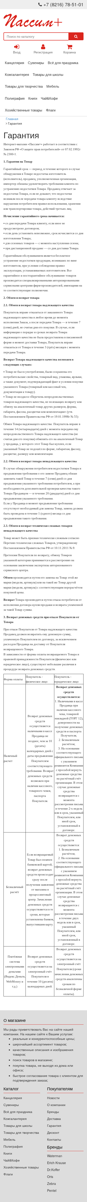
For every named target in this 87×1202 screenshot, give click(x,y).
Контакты (54, 1139)
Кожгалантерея (17, 74)
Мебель (52, 86)
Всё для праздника (63, 62)
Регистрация (43, 52)
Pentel (51, 1190)
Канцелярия (14, 62)
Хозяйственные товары (23, 110)
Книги (32, 98)
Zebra (51, 1183)
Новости (53, 1097)
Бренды (53, 1111)
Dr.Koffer (53, 1169)
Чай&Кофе (49, 98)
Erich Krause (56, 1162)
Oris (50, 1176)
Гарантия (54, 1125)
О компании (56, 1104)
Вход (16, 52)
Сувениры (36, 62)
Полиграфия (15, 98)
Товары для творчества (24, 86)
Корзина (69, 52)
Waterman (54, 1155)
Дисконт (53, 1132)
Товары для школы (48, 74)
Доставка (54, 1118)
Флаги (50, 110)
